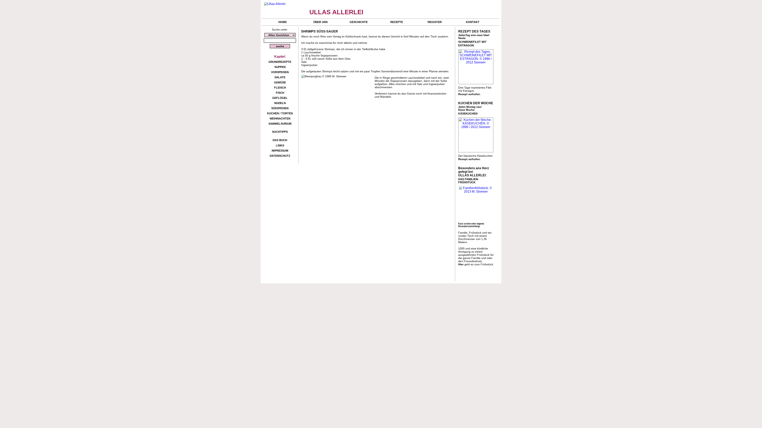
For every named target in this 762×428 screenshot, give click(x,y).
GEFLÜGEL (280, 97)
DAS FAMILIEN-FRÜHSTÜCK (468, 181)
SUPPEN (280, 67)
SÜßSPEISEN (280, 108)
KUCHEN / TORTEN (280, 113)
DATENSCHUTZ (280, 155)
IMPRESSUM (280, 150)
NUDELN (280, 103)
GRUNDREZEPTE (279, 61)
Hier (461, 264)
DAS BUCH (280, 140)
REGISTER (435, 22)
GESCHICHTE (359, 22)
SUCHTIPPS (280, 131)
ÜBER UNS (320, 22)
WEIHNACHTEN (280, 118)
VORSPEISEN (280, 72)
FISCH (280, 92)
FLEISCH (280, 87)
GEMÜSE (280, 82)
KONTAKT (472, 22)
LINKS (280, 145)
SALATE (279, 77)
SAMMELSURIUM (280, 123)
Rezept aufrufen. (469, 94)
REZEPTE (396, 22)
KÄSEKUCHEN (467, 113)
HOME (282, 22)
